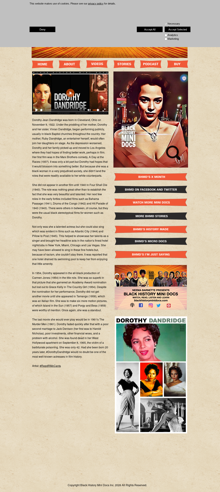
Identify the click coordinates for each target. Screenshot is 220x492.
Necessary (174, 23)
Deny (43, 29)
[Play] (36, 110)
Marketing (173, 38)
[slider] (59, 110)
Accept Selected (177, 29)
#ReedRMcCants (50, 366)
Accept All (149, 29)
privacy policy (95, 3)
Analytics (173, 35)
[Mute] (89, 110)
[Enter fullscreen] (104, 110)
